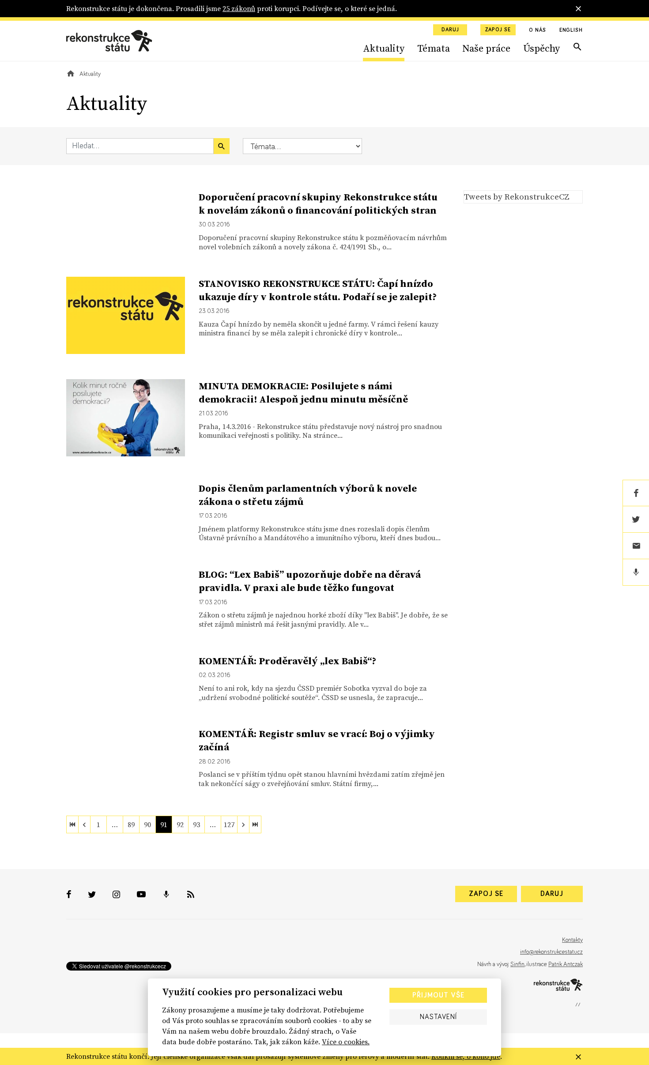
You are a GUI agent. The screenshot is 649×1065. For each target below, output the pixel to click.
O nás (537, 30)
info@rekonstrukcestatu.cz (551, 952)
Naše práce (486, 48)
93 (196, 824)
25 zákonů (239, 8)
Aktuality (383, 48)
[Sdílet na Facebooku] (636, 493)
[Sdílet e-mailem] (636, 546)
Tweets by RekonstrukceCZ (517, 196)
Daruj (450, 30)
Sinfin (517, 964)
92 (180, 824)
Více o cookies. (346, 1041)
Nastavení (438, 1016)
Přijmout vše (438, 995)
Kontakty (572, 940)
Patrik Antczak (565, 964)
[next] (243, 824)
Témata (433, 48)
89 (131, 824)
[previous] (84, 824)
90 (147, 824)
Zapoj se (498, 30)
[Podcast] (636, 572)
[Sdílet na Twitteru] (636, 519)
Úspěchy (541, 48)
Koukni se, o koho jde (465, 1056)
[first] (72, 824)
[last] (255, 824)
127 (229, 824)
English (571, 30)
